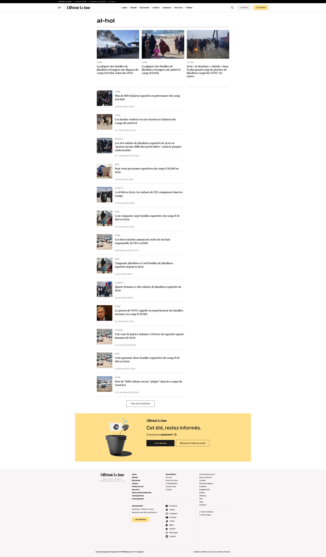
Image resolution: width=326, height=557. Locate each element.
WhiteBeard (126, 552)
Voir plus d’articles (140, 403)
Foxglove (140, 552)
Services (135, 489)
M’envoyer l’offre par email (192, 443)
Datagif (104, 552)
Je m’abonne (160, 443)
